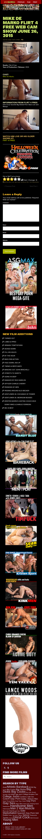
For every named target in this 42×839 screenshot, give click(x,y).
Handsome (6, 806)
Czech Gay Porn (11, 798)
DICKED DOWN (10, 349)
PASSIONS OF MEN (11, 387)
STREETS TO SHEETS (12, 373)
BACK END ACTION (11, 359)
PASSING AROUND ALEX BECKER (16, 391)
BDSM (31, 787)
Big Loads (17, 182)
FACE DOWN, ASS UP (12, 363)
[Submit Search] (4, 777)
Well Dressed (34, 818)
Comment (6, 202)
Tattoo (20, 815)
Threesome (33, 815)
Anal (4, 787)
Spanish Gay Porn (26, 813)
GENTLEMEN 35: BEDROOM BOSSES (18, 398)
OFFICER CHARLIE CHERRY (15, 384)
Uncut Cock (21, 817)
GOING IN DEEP (10, 377)
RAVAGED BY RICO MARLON (15, 380)
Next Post (33, 186)
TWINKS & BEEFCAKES (13, 366)
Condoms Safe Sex (27, 797)
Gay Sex (9, 803)
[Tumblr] (8, 767)
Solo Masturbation (34, 182)
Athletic (11, 786)
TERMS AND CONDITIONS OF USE (18, 829)
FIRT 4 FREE (9, 140)
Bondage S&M (7, 794)
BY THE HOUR (9, 356)
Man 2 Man (17, 808)
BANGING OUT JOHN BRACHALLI (16, 370)
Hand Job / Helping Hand (31, 804)
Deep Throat (6, 801)
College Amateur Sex (30, 794)
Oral (10, 811)
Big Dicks (21, 789)
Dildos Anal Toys (16, 801)
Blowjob (34, 792)
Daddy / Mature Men (29, 799)
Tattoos (26, 815)
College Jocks (11, 796)
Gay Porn (31, 801)
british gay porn (16, 794)
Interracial (6, 809)
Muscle (29, 808)
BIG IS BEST (9, 408)
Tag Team (15, 815)
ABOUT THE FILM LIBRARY (15, 827)
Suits (10, 815)
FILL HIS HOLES (10, 352)
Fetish (24, 801)
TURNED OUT (9, 338)
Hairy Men (19, 804)
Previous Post (10, 186)
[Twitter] (4, 767)
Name (5, 225)
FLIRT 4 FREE (16, 39)
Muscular (6, 811)
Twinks (5, 818)
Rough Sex (16, 811)
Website (5, 240)
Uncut (10, 818)
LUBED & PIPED (10, 342)
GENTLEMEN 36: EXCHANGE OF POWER (19, 394)
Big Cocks (11, 790)
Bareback (22, 786)
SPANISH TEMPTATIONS (13, 345)
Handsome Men (25, 182)
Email (5, 232)
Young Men (10, 819)
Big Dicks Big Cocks (9, 182)
